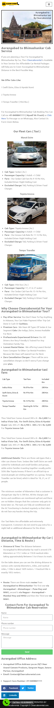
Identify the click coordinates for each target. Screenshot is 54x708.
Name (4, 613)
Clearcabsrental (34, 60)
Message (5, 634)
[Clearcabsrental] (11, 4)
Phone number (7, 623)
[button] (10, 688)
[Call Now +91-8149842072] (6, 702)
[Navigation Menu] (49, 4)
